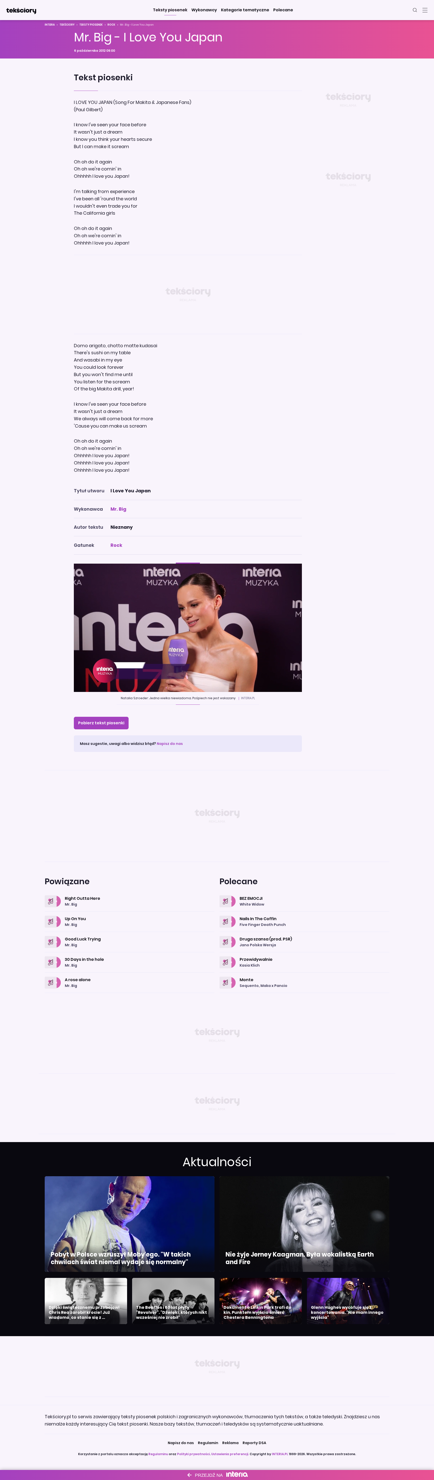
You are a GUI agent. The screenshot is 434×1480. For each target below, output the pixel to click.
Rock (111, 25)
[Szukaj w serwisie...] (415, 10)
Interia (50, 25)
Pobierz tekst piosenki (101, 723)
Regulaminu (158, 1454)
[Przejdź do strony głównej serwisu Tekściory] (21, 10)
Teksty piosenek (91, 25)
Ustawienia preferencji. (230, 1454)
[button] (170, 10)
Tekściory (67, 25)
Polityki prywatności (193, 1454)
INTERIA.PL (280, 1454)
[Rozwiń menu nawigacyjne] (425, 10)
